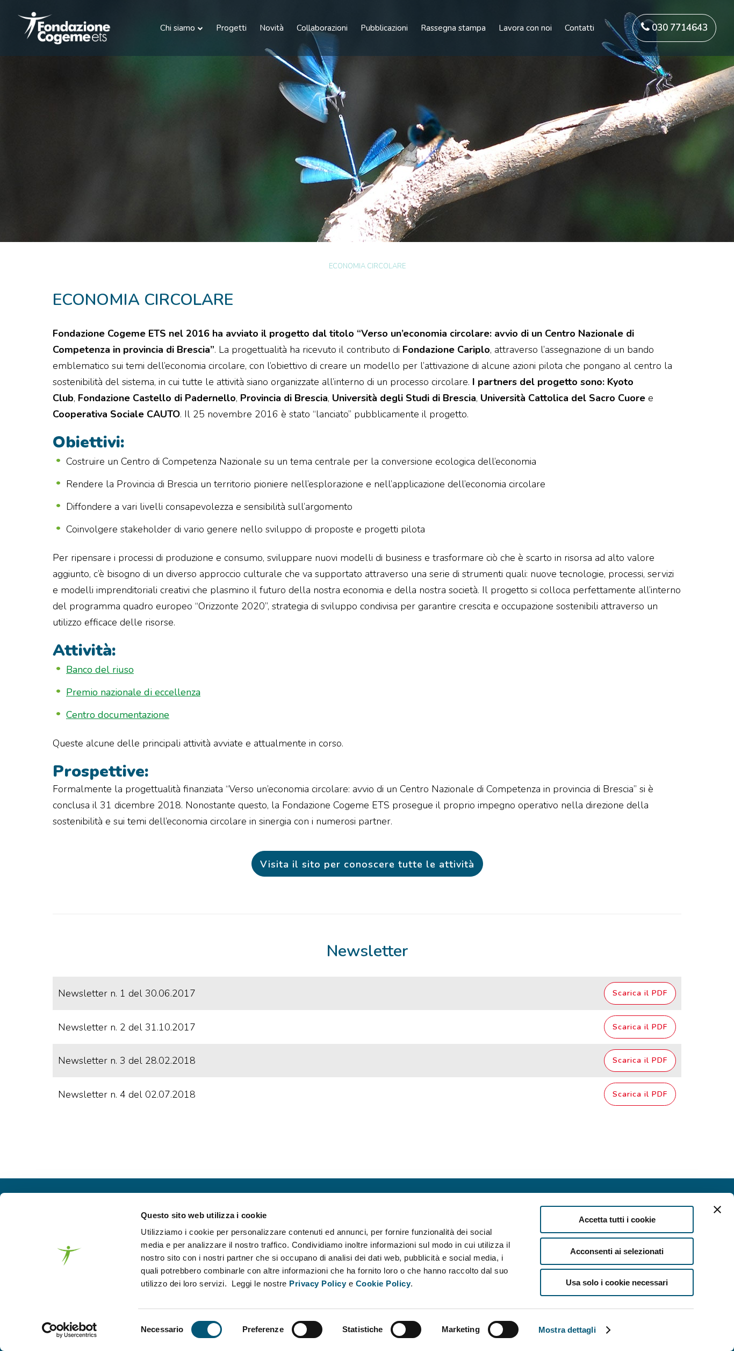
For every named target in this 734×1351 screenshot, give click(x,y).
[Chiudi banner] (717, 1209)
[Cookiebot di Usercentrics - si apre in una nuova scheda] (70, 1330)
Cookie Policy (383, 1283)
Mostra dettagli (567, 1329)
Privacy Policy (317, 1283)
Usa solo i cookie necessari (617, 1282)
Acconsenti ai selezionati (617, 1251)
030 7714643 (679, 28)
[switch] (307, 1329)
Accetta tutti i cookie (617, 1219)
